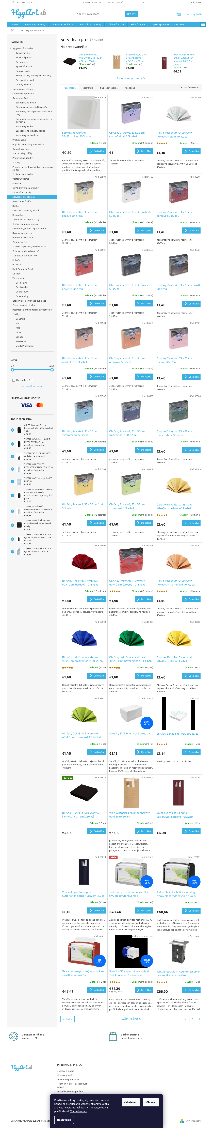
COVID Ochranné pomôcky (25, 188)
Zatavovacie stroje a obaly (25, 219)
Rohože (16, 260)
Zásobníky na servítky (27, 135)
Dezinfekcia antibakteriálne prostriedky (32, 310)
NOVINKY (16, 264)
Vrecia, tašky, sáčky (22, 153)
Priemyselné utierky (22, 158)
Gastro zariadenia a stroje (25, 224)
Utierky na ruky (23, 84)
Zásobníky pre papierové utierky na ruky (34, 113)
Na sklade (24, 380)
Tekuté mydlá (23, 53)
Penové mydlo (23, 71)
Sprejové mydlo (24, 66)
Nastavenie (64, 1120)
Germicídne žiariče (21, 201)
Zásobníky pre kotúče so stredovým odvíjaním (34, 120)
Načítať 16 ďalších (131, 1018)
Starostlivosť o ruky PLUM (25, 255)
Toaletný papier (24, 57)
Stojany (16, 162)
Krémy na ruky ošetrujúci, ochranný (33, 75)
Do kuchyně (21, 283)
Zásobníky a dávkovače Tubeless (29, 301)
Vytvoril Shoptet (194, 1121)
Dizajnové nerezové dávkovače (31, 107)
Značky (16, 314)
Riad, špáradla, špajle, (23, 269)
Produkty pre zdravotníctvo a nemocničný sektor (33, 168)
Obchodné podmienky (68, 1079)
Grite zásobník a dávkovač (25, 251)
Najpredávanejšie (109, 88)
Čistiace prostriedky (22, 174)
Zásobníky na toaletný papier (30, 131)
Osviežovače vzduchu (23, 305)
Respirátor (17, 215)
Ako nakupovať (115, 2)
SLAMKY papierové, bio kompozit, (29, 246)
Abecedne (130, 88)
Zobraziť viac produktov (129, 78)
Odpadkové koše (21, 149)
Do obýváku (22, 287)
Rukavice (17, 183)
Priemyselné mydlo (25, 80)
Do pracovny (22, 291)
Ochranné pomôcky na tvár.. (26, 210)
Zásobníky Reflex (24, 126)
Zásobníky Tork (20, 98)
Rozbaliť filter (30, 386)
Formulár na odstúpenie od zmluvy (70, 1093)
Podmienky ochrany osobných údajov (72, 1085)
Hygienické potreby (22, 48)
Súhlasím (150, 1102)
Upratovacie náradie (22, 89)
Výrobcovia (18, 278)
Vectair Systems (20, 179)
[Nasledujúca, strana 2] (192, 1019)
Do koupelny (22, 296)
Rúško (15, 206)
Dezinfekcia (22, 62)
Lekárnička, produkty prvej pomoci (29, 228)
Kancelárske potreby (23, 93)
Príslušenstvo (19, 140)
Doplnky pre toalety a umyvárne (28, 144)
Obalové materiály (21, 192)
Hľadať (131, 13)
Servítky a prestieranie (24, 197)
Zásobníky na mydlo (26, 102)
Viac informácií (78, 1111)
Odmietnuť (130, 1102)
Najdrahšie (88, 88)
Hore (69, 1018)
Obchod (16, 273)
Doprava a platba (92, 2)
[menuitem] (14, 24)
